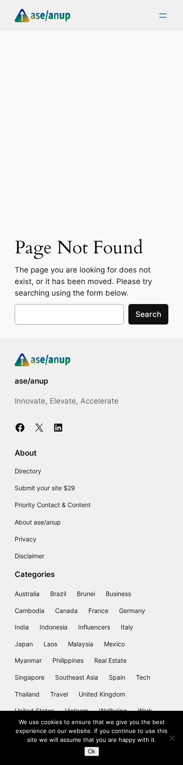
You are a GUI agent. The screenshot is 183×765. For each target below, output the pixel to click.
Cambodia (29, 610)
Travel (59, 694)
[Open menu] (163, 15)
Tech (143, 677)
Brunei (86, 593)
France (98, 610)
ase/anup (31, 380)
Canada (66, 610)
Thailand (27, 694)
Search (148, 314)
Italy (127, 627)
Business (118, 593)
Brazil (58, 593)
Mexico (114, 644)
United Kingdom (102, 694)
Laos (50, 644)
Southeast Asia (76, 677)
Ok (91, 751)
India (22, 627)
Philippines (68, 660)
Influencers (94, 627)
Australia (27, 593)
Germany (132, 610)
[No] (171, 737)
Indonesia (54, 627)
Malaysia (80, 644)
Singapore (29, 677)
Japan (24, 644)
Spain (117, 677)
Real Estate (110, 660)
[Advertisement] (91, 131)
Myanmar (28, 660)
